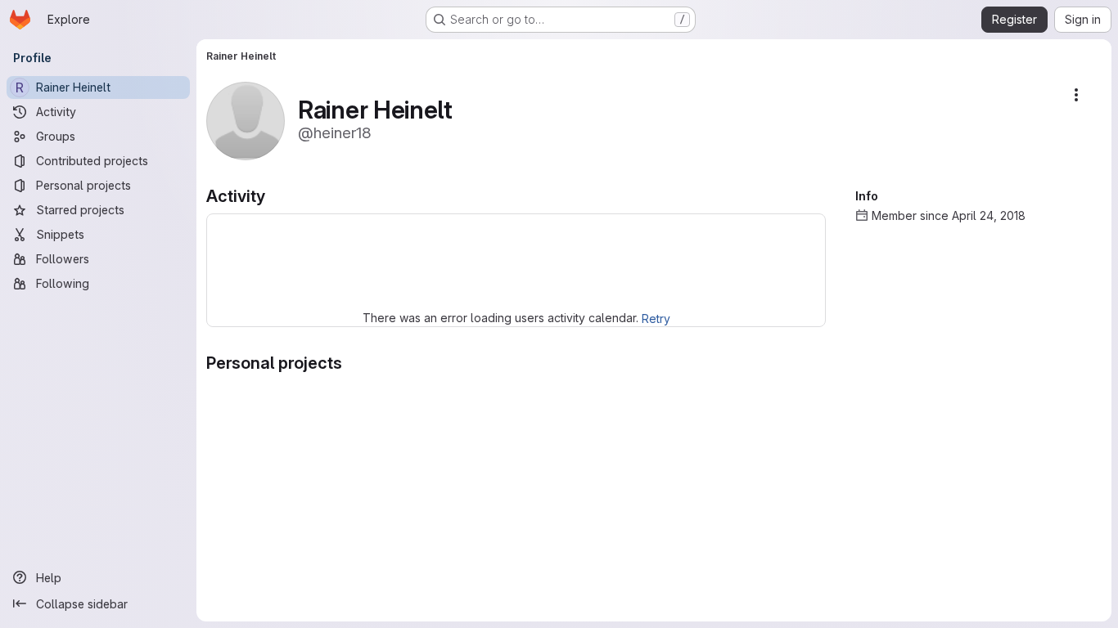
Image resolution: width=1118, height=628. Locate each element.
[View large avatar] (245, 120)
